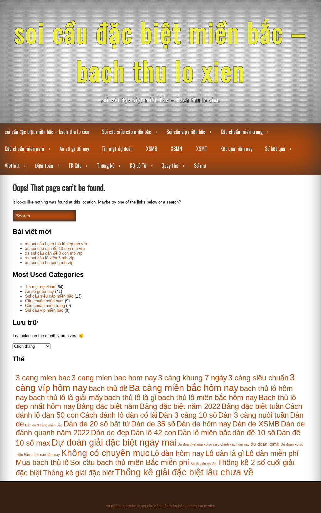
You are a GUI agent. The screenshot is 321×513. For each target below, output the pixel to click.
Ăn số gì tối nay (74, 148)
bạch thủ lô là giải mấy (66, 397)
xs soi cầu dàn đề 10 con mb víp (55, 248)
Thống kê (105, 165)
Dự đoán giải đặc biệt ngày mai (113, 442)
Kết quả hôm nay (236, 148)
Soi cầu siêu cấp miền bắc (126, 131)
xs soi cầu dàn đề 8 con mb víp (53, 253)
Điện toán (44, 165)
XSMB (151, 148)
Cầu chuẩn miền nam (24, 148)
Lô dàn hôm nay (177, 453)
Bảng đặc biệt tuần (253, 406)
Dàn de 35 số (153, 424)
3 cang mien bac (43, 377)
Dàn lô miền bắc (204, 432)
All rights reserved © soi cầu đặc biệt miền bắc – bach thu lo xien (160, 506)
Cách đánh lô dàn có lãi (118, 415)
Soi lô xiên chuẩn (203, 464)
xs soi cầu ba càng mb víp (49, 262)
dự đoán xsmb (265, 444)
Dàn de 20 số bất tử (97, 424)
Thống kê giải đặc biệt (78, 473)
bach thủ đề (108, 388)
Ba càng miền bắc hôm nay (184, 388)
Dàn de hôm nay (203, 424)
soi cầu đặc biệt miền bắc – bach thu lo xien (160, 51)
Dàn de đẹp (110, 432)
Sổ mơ (200, 165)
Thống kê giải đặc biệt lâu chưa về (184, 472)
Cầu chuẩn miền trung (242, 131)
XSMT (201, 148)
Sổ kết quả (275, 148)
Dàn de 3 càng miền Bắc (43, 425)
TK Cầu (75, 165)
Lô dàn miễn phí (272, 453)
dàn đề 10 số (253, 432)
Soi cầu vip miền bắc (185, 131)
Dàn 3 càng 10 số (188, 415)
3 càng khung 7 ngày (192, 377)
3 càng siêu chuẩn (258, 377)
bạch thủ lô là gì (130, 397)
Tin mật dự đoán (117, 148)
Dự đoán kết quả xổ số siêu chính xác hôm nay (213, 444)
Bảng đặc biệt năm (107, 406)
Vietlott (12, 165)
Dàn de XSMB (256, 424)
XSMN (176, 148)
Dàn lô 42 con (153, 432)
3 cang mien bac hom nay (114, 377)
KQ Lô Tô (138, 165)
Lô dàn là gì (224, 453)
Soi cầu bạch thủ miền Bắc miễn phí (129, 462)
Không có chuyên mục (105, 453)
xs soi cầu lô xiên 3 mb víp (49, 258)
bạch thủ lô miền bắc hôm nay (207, 397)
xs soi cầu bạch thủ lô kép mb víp (56, 243)
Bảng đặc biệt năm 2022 (180, 406)
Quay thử (169, 165)
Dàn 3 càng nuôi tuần (253, 415)
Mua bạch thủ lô (42, 462)
